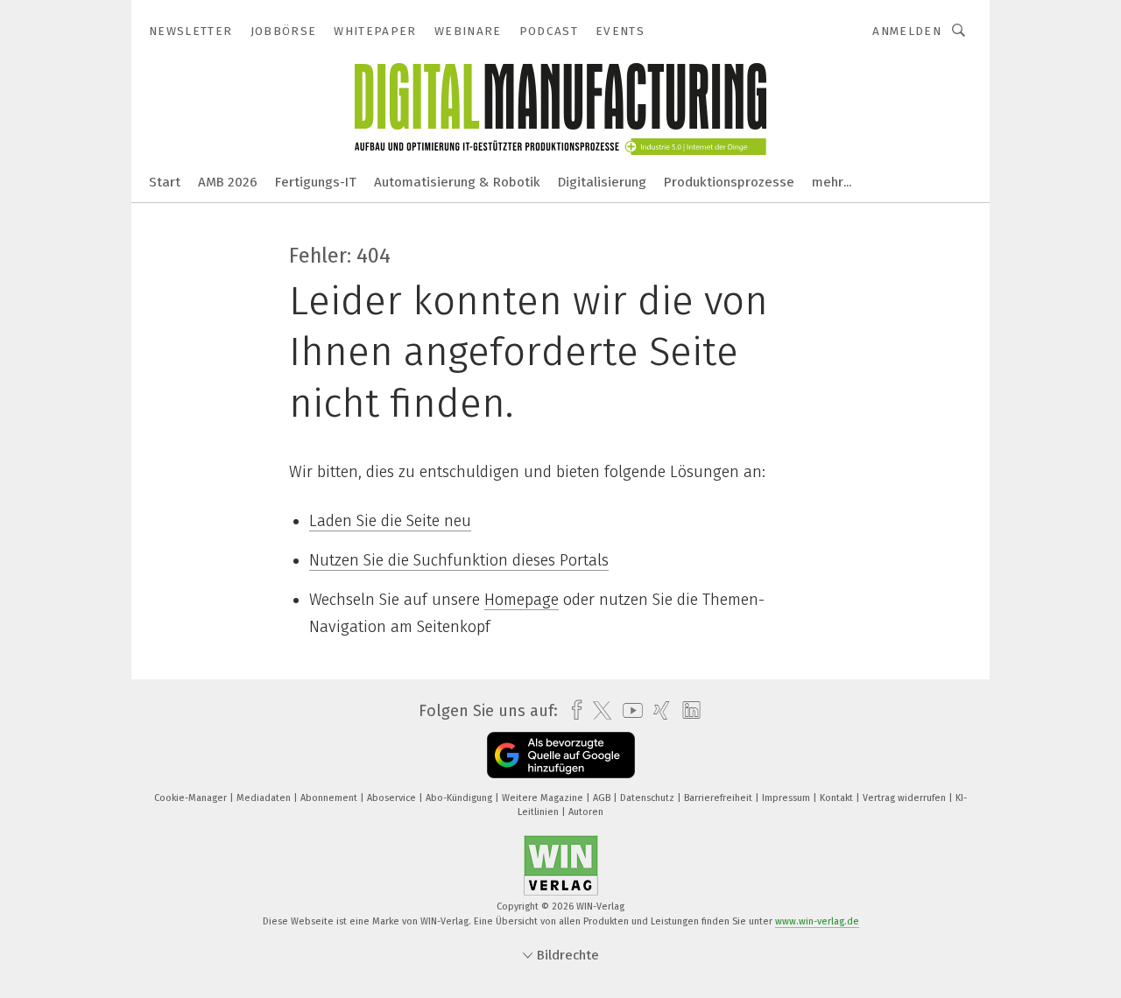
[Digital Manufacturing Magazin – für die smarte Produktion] (164, 181)
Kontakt (838, 798)
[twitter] (598, 711)
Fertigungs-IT (315, 182)
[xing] (657, 710)
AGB (603, 798)
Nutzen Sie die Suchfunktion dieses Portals (459, 560)
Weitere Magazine (544, 798)
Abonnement (330, 798)
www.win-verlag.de (817, 921)
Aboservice (393, 798)
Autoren (585, 812)
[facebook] (572, 710)
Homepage (521, 599)
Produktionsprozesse (729, 182)
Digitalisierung (602, 182)
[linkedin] (687, 710)
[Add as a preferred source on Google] (561, 755)
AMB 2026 (227, 182)
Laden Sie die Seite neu (390, 521)
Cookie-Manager (191, 798)
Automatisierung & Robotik (457, 182)
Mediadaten (264, 798)
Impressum (787, 798)
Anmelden (906, 31)
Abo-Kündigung (460, 798)
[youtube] (628, 710)
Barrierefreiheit (719, 798)
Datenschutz (648, 798)
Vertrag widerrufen (905, 798)
